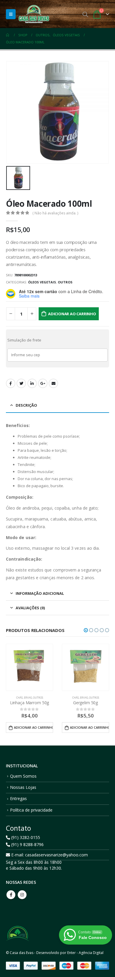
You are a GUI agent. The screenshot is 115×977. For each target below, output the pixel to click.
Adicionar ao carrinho (72, 313)
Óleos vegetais (42, 282)
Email (53, 383)
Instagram (22, 894)
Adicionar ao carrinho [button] (33, 727)
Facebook (10, 383)
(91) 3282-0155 (25, 837)
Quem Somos (23, 776)
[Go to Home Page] (8, 35)
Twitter (21, 383)
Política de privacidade (31, 810)
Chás (19, 698)
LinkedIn (32, 383)
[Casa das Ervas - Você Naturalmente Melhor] (34, 14)
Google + (42, 383)
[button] (85, 630)
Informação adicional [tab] (40, 593)
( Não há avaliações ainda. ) (55, 213)
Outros (65, 282)
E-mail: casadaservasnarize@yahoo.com (49, 855)
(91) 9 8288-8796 (27, 844)
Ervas (28, 698)
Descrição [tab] (26, 405)
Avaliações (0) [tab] (30, 607)
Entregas (18, 798)
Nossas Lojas (23, 787)
